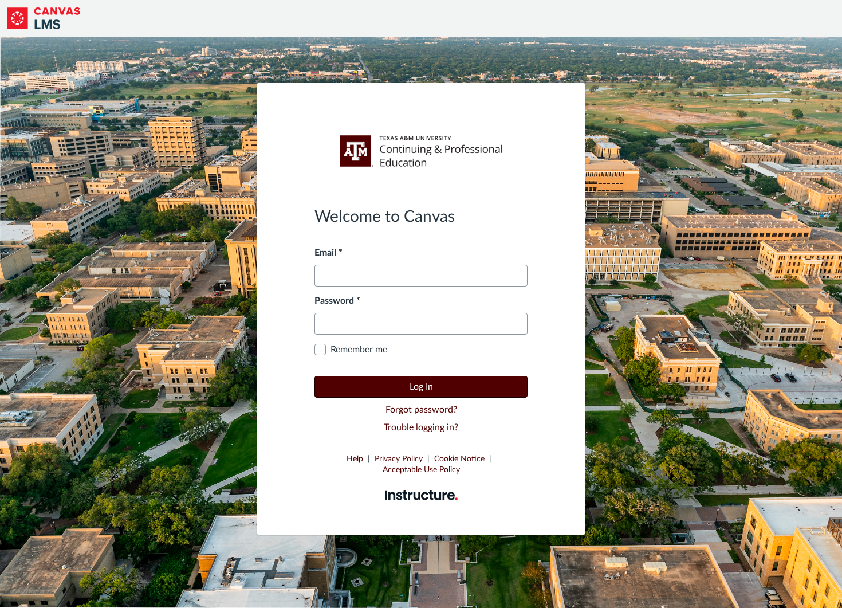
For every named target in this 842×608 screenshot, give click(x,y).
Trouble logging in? (421, 427)
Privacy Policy (399, 459)
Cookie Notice (459, 459)
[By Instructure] (421, 494)
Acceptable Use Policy (421, 470)
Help (355, 459)
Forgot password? (421, 409)
